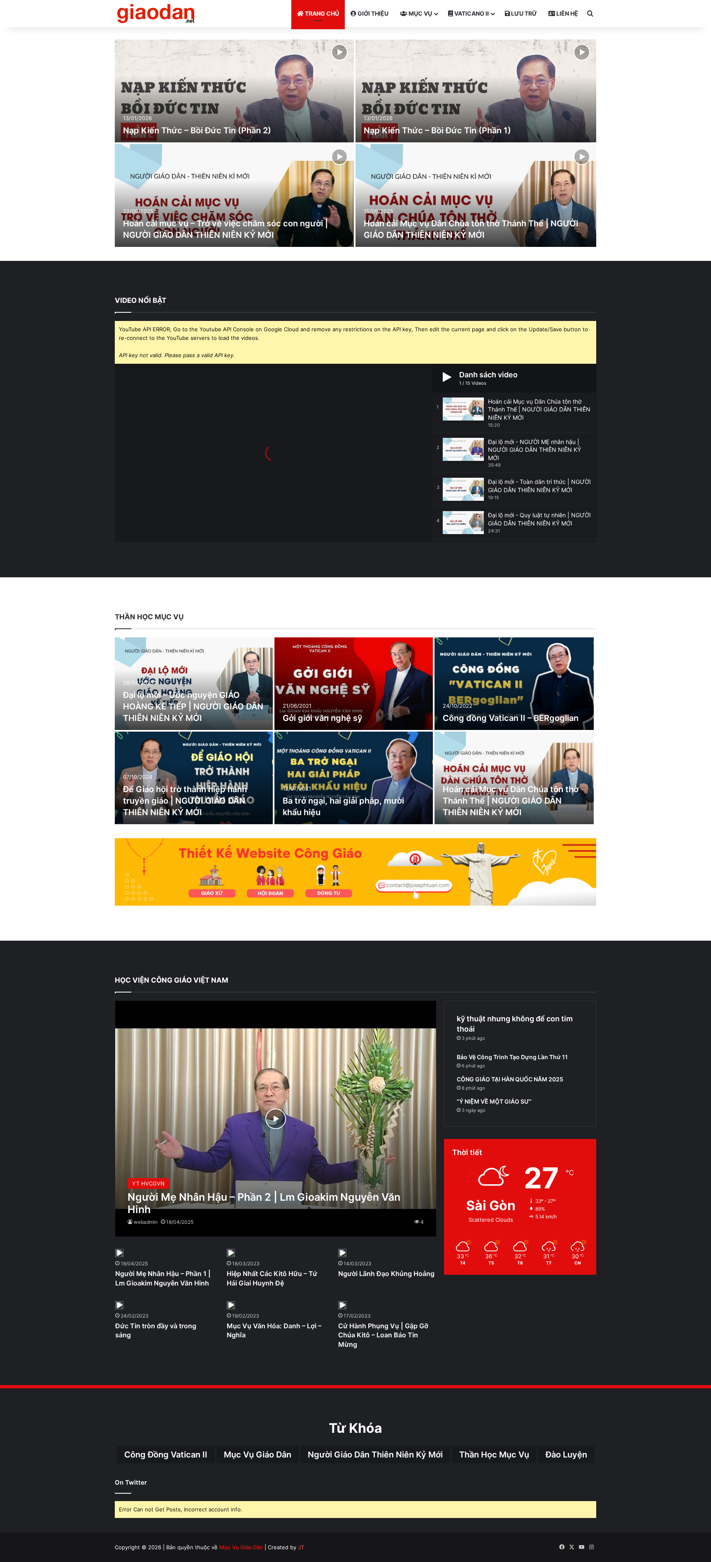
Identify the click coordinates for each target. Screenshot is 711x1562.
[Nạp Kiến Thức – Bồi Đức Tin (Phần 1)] (476, 91)
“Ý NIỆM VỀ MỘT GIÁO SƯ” (494, 1101)
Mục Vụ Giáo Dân (257, 1455)
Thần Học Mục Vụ (494, 1455)
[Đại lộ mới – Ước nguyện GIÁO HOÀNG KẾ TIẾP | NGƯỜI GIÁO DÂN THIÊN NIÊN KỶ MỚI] (194, 683)
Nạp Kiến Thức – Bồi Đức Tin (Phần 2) (197, 130)
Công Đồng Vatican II (165, 1455)
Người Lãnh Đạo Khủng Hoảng (386, 1273)
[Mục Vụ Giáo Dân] (156, 13)
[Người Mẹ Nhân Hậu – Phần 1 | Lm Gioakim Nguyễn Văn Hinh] (119, 1253)
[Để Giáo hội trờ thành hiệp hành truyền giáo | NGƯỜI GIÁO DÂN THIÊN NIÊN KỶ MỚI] (194, 778)
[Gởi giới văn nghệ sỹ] (353, 683)
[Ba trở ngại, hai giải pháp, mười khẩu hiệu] (353, 778)
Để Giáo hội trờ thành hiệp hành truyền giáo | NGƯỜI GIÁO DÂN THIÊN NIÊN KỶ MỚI (185, 800)
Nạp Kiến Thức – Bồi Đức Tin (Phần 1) (437, 130)
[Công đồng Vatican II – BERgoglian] (514, 683)
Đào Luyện (566, 1455)
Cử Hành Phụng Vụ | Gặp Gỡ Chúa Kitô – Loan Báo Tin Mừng (383, 1335)
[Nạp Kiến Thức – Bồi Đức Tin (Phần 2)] (234, 91)
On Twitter (131, 1482)
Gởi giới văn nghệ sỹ (322, 718)
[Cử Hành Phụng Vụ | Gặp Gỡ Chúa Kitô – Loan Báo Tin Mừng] (342, 1305)
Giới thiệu (372, 13)
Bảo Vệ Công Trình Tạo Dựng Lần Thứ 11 (512, 1056)
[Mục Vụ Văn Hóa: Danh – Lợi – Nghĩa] (231, 1305)
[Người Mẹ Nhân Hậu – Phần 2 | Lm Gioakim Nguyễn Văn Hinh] (276, 1119)
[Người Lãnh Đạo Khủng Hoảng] (342, 1253)
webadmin (146, 1222)
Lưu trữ (523, 13)
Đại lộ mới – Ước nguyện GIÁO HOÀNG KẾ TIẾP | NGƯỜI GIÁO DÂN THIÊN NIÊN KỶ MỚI (193, 706)
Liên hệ (566, 13)
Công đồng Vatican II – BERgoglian (511, 718)
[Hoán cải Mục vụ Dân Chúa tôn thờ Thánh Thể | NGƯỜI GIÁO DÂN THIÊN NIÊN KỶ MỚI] (476, 195)
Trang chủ (321, 13)
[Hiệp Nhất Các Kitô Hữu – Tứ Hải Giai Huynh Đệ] (231, 1253)
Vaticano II (471, 13)
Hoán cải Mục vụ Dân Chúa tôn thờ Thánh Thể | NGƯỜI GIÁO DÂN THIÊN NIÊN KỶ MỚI (511, 800)
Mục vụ (419, 13)
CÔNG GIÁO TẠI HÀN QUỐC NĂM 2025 (510, 1079)
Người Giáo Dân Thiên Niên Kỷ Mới (375, 1455)
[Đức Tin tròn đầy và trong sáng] (119, 1305)
